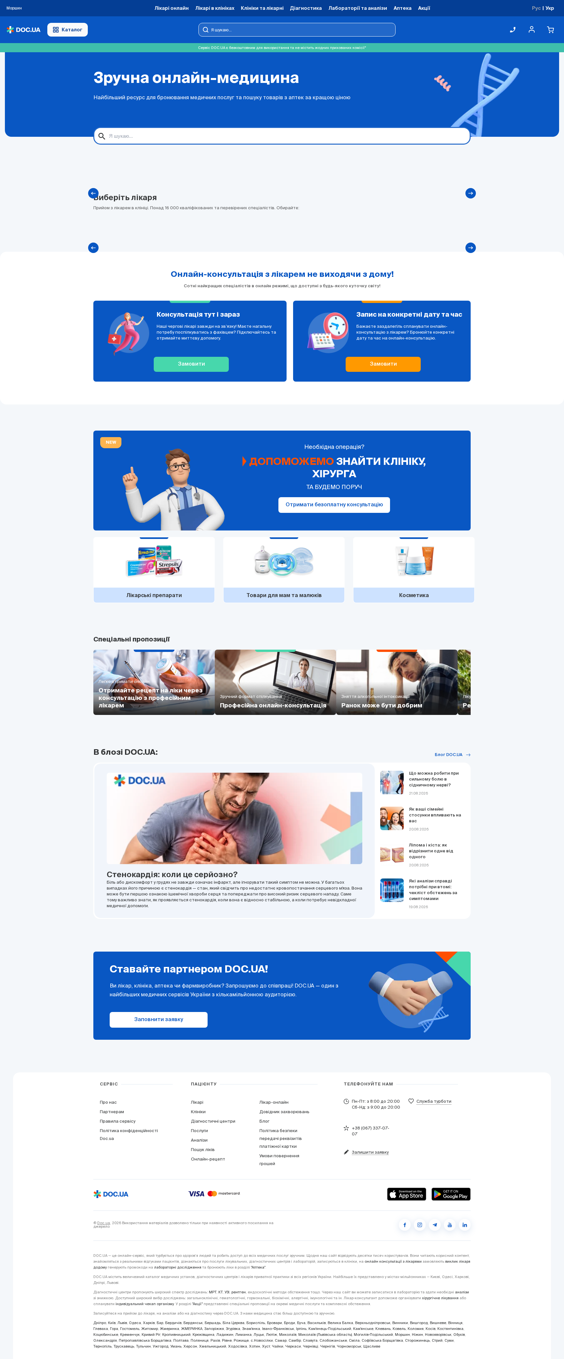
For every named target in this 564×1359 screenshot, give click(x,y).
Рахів (215, 1340)
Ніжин (417, 1334)
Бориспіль (255, 1323)
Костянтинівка (450, 1329)
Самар (281, 1340)
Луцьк (259, 1334)
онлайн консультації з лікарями (393, 1261)
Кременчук (130, 1334)
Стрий (437, 1340)
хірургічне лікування (440, 1298)
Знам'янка (251, 1329)
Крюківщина (203, 1334)
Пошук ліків (203, 1149)
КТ (220, 1292)
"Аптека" (258, 1267)
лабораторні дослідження (177, 1267)
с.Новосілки (262, 1340)
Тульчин (143, 1346)
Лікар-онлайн (274, 1102)
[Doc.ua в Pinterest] (465, 1225)
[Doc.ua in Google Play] (451, 1194)
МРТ (212, 1292)
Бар (160, 1323)
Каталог (72, 29)
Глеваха (100, 1329)
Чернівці (310, 1346)
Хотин (254, 1346)
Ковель (399, 1329)
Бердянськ (193, 1323)
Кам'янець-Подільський (329, 1329)
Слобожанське (333, 1340)
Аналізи (199, 1140)
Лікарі (197, 1102)
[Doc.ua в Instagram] (420, 1225)
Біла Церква (233, 1323)
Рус (536, 8)
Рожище (241, 1340)
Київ (112, 1323)
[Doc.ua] (23, 30)
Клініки (198, 1111)
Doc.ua (103, 1223)
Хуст (266, 1346)
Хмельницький (212, 1346)
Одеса (135, 1323)
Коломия (416, 1329)
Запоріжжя (214, 1329)
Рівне (227, 1340)
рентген (238, 1292)
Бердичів (173, 1323)
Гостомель (129, 1329)
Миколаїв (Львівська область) (325, 1334)
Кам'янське (363, 1329)
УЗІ (227, 1292)
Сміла (354, 1340)
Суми (449, 1340)
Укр (549, 8)
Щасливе (371, 1346)
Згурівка (233, 1329)
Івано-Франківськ (278, 1329)
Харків (149, 1323)
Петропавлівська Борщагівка (145, 1340)
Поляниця (200, 1340)
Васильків (316, 1323)
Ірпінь (301, 1329)
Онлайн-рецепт (208, 1159)
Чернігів (327, 1346)
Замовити (191, 364)
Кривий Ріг (151, 1334)
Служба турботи (433, 1101)
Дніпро (99, 1323)
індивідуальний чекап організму (145, 1304)
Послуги (199, 1130)
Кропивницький (176, 1334)
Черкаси (293, 1346)
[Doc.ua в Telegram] (435, 1225)
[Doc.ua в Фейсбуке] (405, 1225)
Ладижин (224, 1334)
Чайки (277, 1346)
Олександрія (105, 1340)
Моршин (402, 1334)
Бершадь (213, 1323)
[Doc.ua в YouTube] (450, 1225)
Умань (175, 1346)
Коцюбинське (105, 1334)
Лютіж (271, 1334)
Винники (400, 1323)
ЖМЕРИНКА (191, 1329)
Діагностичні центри (213, 1121)
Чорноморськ (349, 1346)
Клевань (383, 1329)
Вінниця (455, 1323)
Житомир (149, 1329)
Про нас (108, 1102)
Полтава (181, 1340)
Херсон (190, 1346)
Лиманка (243, 1334)
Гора (114, 1329)
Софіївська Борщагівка (382, 1340)
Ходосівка (237, 1346)
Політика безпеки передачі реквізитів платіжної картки (280, 1138)
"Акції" (197, 1304)
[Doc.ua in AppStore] (406, 1194)
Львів (122, 1323)
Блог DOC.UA (448, 755)
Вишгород (419, 1323)
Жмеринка (169, 1329)
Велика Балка (340, 1323)
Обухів (459, 1334)
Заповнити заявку (158, 1019)
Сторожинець (417, 1340)
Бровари (274, 1323)
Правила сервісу (117, 1121)
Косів (430, 1329)
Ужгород (160, 1346)
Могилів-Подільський (373, 1334)
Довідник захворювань (284, 1111)
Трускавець (124, 1346)
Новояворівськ (438, 1334)
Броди (289, 1323)
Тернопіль (102, 1346)
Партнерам (112, 1111)
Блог (264, 1121)
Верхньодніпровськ (372, 1323)
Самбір (295, 1340)
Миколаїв (287, 1334)
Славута (310, 1340)
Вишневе (438, 1323)
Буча (301, 1323)
